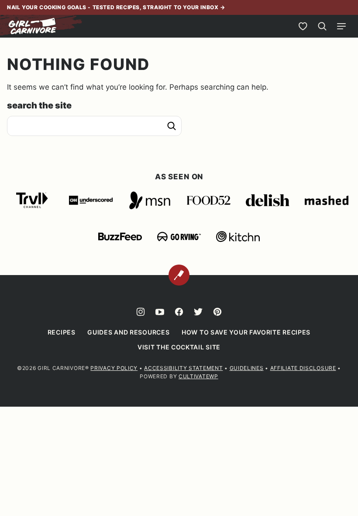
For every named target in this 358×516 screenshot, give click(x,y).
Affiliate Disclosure (303, 368)
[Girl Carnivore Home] (33, 26)
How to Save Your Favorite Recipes (246, 332)
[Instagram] (140, 311)
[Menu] (341, 26)
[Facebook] (179, 311)
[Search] (322, 26)
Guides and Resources (128, 332)
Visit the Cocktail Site (179, 347)
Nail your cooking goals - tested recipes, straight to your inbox (113, 7)
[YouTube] (159, 311)
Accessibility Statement (183, 368)
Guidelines (247, 368)
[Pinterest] (217, 311)
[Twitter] (198, 311)
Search (171, 126)
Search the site (39, 105)
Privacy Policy (114, 368)
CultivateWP (198, 376)
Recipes (62, 332)
